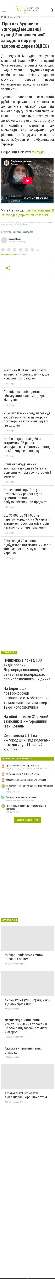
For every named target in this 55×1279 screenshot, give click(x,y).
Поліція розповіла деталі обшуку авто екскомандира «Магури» (24, 396)
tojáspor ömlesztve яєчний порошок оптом (24, 957)
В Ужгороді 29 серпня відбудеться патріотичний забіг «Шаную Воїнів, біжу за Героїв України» (27, 547)
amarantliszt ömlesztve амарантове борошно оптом (26, 1095)
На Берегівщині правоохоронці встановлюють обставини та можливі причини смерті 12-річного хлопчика (27, 698)
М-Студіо (38, 152)
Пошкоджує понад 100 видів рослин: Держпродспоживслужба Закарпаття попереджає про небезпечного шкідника (27, 669)
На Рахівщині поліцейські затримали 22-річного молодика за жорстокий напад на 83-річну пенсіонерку (27, 445)
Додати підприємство (27, 819)
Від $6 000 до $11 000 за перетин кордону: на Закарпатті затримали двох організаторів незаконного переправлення (27, 521)
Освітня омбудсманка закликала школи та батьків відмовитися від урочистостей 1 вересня (27, 470)
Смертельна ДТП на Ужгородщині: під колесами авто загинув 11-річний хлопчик (27, 742)
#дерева (17, 232)
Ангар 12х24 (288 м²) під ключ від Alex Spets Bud (27, 1002)
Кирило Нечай (15, 239)
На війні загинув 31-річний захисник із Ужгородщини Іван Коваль (26, 721)
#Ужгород (6, 232)
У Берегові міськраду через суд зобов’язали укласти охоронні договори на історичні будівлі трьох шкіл (27, 419)
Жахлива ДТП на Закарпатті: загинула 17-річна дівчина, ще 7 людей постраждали (26, 374)
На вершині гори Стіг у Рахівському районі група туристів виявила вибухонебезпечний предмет (25, 496)
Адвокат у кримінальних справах (23, 1050)
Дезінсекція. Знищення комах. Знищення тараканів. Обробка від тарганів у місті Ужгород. (26, 1026)
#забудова (28, 232)
